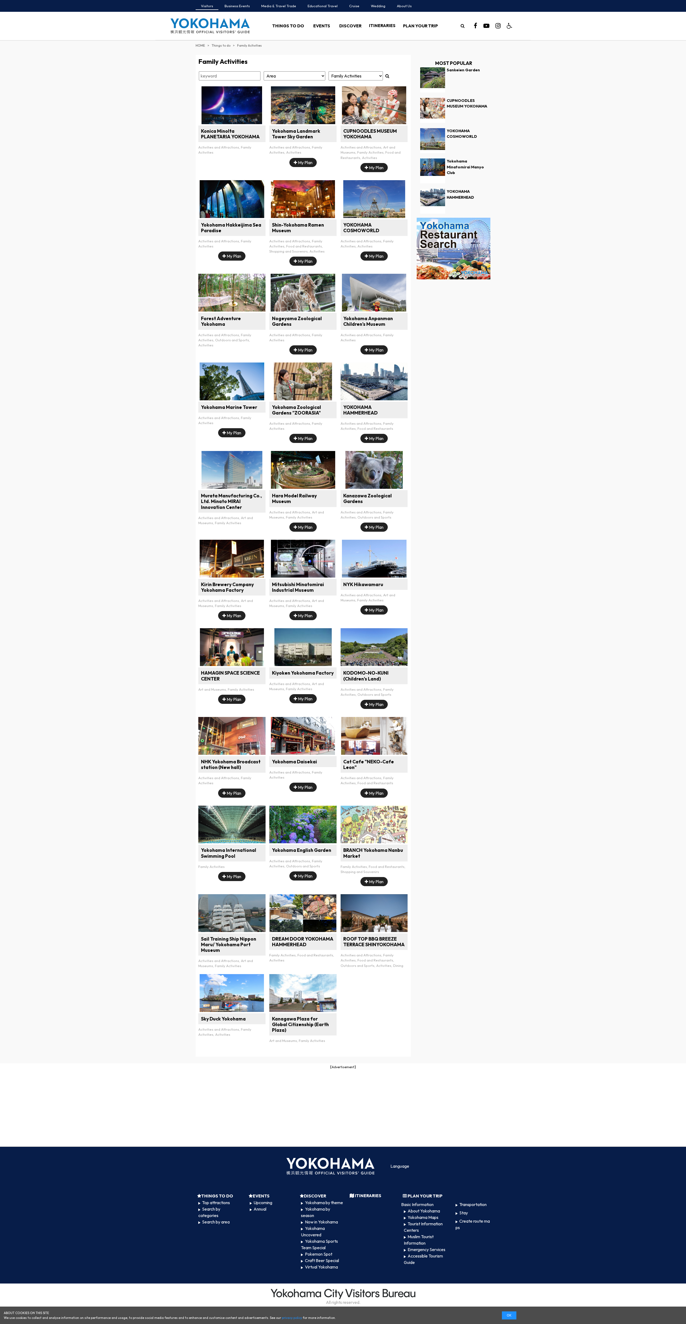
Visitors (207, 6)
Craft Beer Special (322, 1260)
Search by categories (209, 1212)
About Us (404, 6)
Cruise (354, 6)
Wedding (378, 6)
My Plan (304, 162)
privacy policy (292, 1318)
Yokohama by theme (324, 1202)
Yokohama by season (315, 1212)
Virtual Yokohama (321, 1267)
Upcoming (262, 1202)
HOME (200, 45)
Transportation (473, 1204)
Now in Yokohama (321, 1222)
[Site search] (462, 26)
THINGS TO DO (288, 25)
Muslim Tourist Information (419, 1240)
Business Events (237, 6)
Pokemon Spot (318, 1254)
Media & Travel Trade (278, 6)
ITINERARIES (382, 25)
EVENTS (321, 25)
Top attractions (216, 1202)
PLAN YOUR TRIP (420, 25)
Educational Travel (323, 6)
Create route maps (473, 1224)
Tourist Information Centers (423, 1227)
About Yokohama (424, 1211)
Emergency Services (426, 1249)
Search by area (216, 1222)
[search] (462, 26)
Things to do (221, 45)
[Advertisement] (343, 1107)
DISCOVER (350, 25)
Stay (463, 1212)
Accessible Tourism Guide (423, 1259)
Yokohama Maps (423, 1217)
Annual (259, 1209)
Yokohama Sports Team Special (319, 1244)
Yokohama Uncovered (313, 1231)
